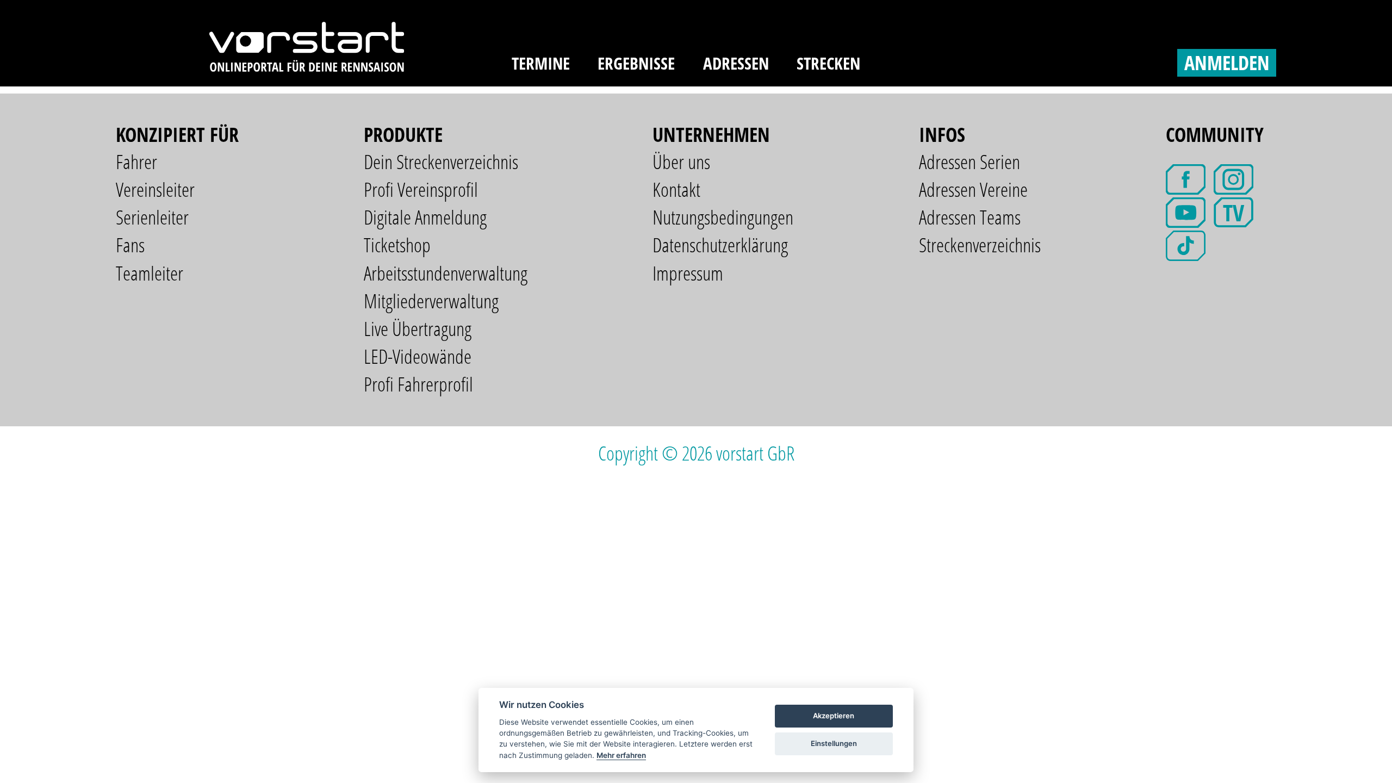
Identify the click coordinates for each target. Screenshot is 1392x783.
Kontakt (676, 189)
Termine (541, 63)
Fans (130, 245)
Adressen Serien (969, 161)
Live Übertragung (417, 328)
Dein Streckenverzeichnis (441, 161)
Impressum (687, 273)
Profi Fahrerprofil (418, 384)
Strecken (828, 63)
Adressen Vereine (973, 189)
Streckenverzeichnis (980, 245)
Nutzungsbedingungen (722, 217)
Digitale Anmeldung (425, 217)
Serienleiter (152, 217)
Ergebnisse (636, 63)
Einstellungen (834, 743)
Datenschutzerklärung (720, 245)
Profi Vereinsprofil (421, 189)
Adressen (736, 63)
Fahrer (136, 161)
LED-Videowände (417, 356)
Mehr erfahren (621, 755)
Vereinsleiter (155, 189)
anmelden (1227, 62)
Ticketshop (397, 245)
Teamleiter (149, 273)
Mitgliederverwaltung (431, 301)
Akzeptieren (833, 715)
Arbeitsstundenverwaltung (445, 273)
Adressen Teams (970, 217)
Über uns (681, 161)
